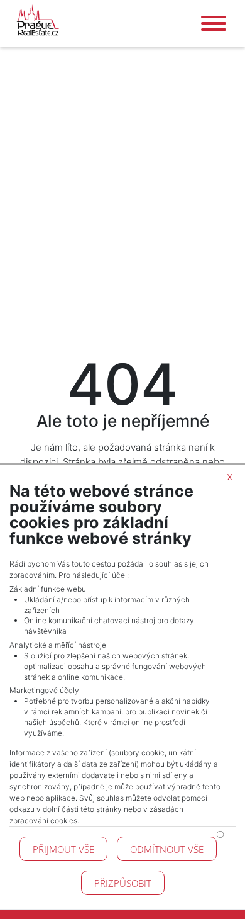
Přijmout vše (63, 849)
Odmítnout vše (167, 849)
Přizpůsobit (122, 883)
